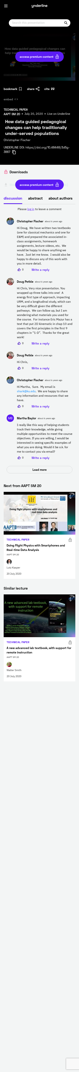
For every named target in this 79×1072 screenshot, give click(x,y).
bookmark (10, 89)
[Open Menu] (6, 6)
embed (8, 99)
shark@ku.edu (26, 391)
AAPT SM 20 (31, 485)
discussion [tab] (13, 198)
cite (47, 89)
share (31, 89)
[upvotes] (19, 269)
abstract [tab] (35, 198)
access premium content (36, 56)
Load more (40, 469)
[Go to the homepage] (39, 6)
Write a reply (40, 269)
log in (30, 209)
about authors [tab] (61, 198)
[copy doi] (16, 152)
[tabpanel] (39, 340)
